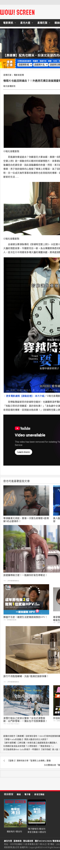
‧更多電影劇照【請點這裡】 (18, 395)
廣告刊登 (8, 841)
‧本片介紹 (38, 395)
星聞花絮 (42, 22)
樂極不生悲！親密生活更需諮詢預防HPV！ (25, 617)
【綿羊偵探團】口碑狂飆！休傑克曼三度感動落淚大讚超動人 (30, 742)
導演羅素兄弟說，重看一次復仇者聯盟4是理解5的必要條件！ (26, 520)
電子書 (27, 794)
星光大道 (25, 22)
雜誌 (19, 794)
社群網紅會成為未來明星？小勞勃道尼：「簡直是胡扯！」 (28, 746)
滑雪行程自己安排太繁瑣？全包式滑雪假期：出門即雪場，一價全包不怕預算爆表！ (25, 719)
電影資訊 (8, 22)
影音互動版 (39, 794)
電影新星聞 (19, 75)
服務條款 (18, 841)
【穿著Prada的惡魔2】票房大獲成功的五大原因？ (25, 739)
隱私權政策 (28, 841)
